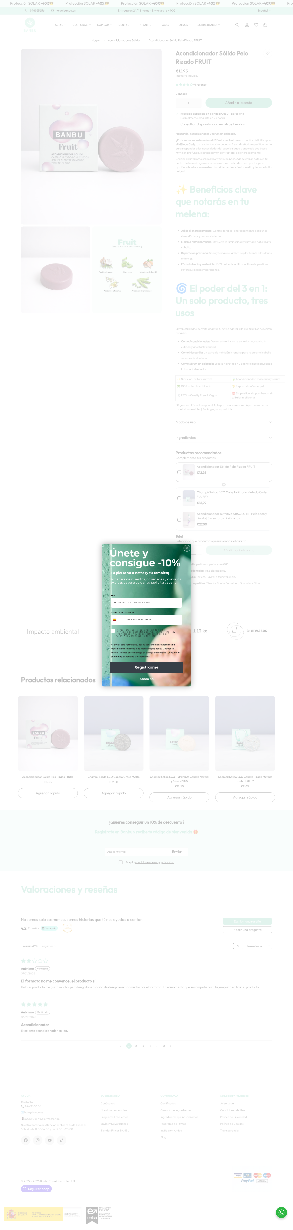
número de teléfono (123, 613)
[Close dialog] (187, 548)
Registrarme (146, 667)
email (114, 595)
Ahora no (147, 679)
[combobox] (118, 620)
